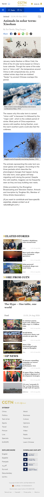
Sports (4, 423)
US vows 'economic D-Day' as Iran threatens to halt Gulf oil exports (31, 386)
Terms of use (8, 492)
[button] (6, 55)
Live (3, 434)
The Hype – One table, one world (20, 306)
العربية (4, 465)
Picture (4, 431)
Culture (26, 419)
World (25, 411)
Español (5, 458)
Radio (13, 10)
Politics (4, 415)
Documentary (7, 473)
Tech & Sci (6, 419)
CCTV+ (4, 477)
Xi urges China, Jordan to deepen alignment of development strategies (31, 374)
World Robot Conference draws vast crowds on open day (31, 334)
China (4, 411)
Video (25, 431)
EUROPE (5, 442)
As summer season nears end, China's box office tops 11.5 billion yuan (31, 323)
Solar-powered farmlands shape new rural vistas (30, 266)
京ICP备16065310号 (29, 483)
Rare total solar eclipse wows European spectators (31, 254)
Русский (5, 469)
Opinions (26, 423)
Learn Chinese (28, 442)
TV (21, 10)
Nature (25, 427)
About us (36, 492)
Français (5, 462)
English (4, 454)
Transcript (26, 438)
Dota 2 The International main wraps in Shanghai (30, 346)
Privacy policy (28, 492)
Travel (4, 427)
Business (26, 415)
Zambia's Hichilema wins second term (30, 241)
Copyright (18, 492)
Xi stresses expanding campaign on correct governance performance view (31, 363)
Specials (5, 438)
